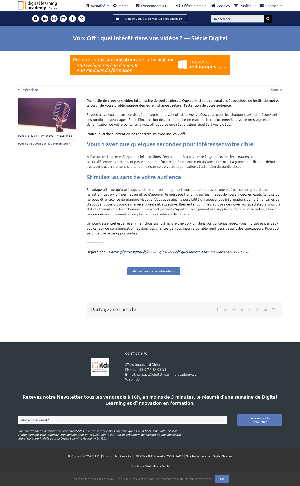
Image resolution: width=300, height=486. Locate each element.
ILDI (137, 379)
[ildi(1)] (100, 359)
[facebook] (72, 18)
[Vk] (265, 310)
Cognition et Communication (52, 143)
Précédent (30, 89)
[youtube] (35, 18)
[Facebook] (217, 310)
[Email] (273, 310)
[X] (225, 310)
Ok (222, 479)
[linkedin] (44, 18)
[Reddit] (233, 310)
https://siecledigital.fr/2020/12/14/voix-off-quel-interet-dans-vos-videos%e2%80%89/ (179, 251)
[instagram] (54, 18)
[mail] (63, 18)
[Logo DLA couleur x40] (37, 3)
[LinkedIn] (241, 310)
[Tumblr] (249, 310)
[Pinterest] (257, 310)
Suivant (272, 89)
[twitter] (81, 18)
